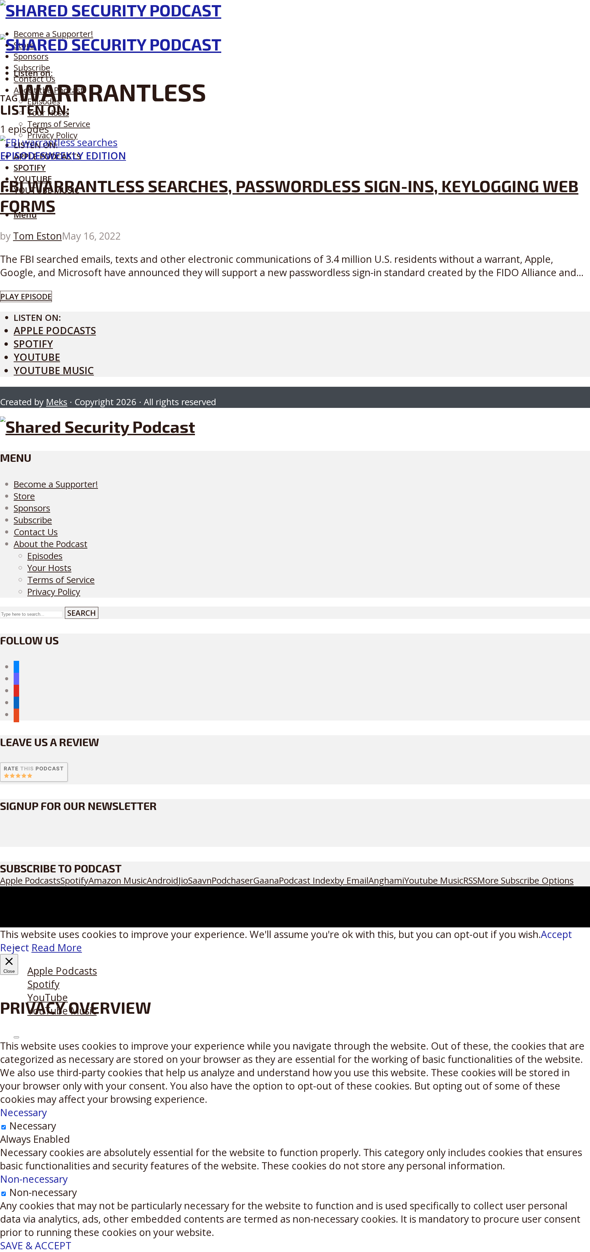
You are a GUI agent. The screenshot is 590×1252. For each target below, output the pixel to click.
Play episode (26, 296)
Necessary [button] (23, 1112)
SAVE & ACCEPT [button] (35, 1245)
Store (24, 496)
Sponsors (31, 56)
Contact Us (36, 532)
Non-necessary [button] (34, 1178)
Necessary (32, 1125)
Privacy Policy (52, 135)
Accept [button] (556, 934)
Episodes (22, 155)
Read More (56, 947)
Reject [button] (14, 947)
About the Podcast (50, 544)
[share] (16, 1037)
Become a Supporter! (53, 33)
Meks (56, 402)
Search (81, 613)
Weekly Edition (85, 155)
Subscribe (33, 520)
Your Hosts (49, 568)
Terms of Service (58, 123)
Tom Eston (37, 235)
